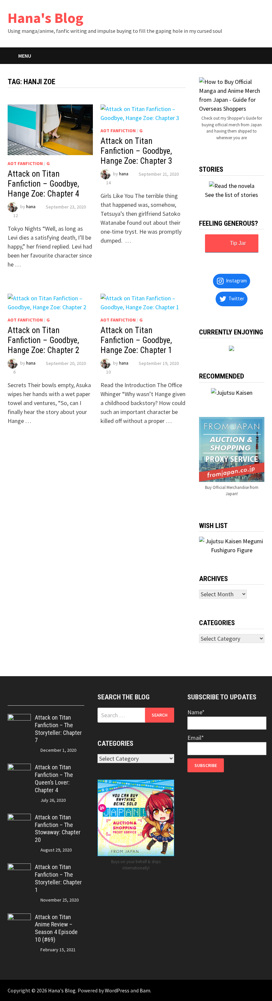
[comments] (55, 699)
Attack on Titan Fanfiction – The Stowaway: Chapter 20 (58, 829)
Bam (145, 990)
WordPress (117, 990)
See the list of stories (231, 195)
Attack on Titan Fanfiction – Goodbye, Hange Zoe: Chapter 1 (136, 340)
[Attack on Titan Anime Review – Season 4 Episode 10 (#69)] (19, 918)
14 (108, 183)
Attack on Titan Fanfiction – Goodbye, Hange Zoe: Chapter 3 (136, 151)
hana (30, 207)
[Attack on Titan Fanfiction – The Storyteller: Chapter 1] (19, 868)
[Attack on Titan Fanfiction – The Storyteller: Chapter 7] (19, 718)
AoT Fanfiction (25, 163)
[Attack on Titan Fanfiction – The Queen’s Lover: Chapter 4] (19, 768)
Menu (24, 55)
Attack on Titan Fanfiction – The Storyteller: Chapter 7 (58, 729)
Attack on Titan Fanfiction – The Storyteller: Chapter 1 (58, 878)
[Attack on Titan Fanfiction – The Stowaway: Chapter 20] (19, 818)
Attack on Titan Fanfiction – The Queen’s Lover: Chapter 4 (54, 779)
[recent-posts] (36, 699)
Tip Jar (238, 243)
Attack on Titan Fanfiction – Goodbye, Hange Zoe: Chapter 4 (43, 184)
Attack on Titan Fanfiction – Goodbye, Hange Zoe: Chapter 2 (43, 340)
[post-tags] (75, 699)
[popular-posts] (17, 699)
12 (15, 215)
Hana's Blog (45, 18)
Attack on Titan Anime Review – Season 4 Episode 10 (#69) (56, 928)
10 (108, 372)
